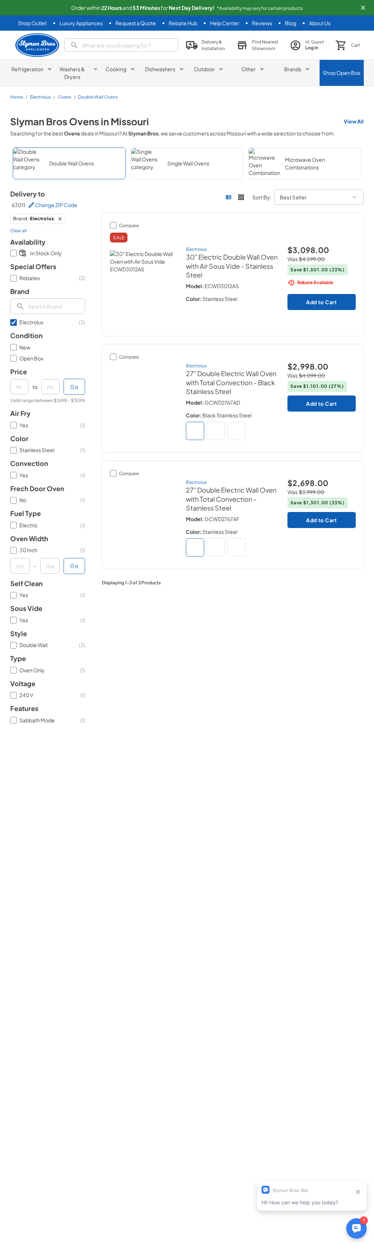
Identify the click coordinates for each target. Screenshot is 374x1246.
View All (354, 121)
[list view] (228, 197)
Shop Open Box (341, 72)
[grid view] (241, 197)
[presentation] (47, 306)
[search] (121, 45)
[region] (187, 163)
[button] (363, 7)
